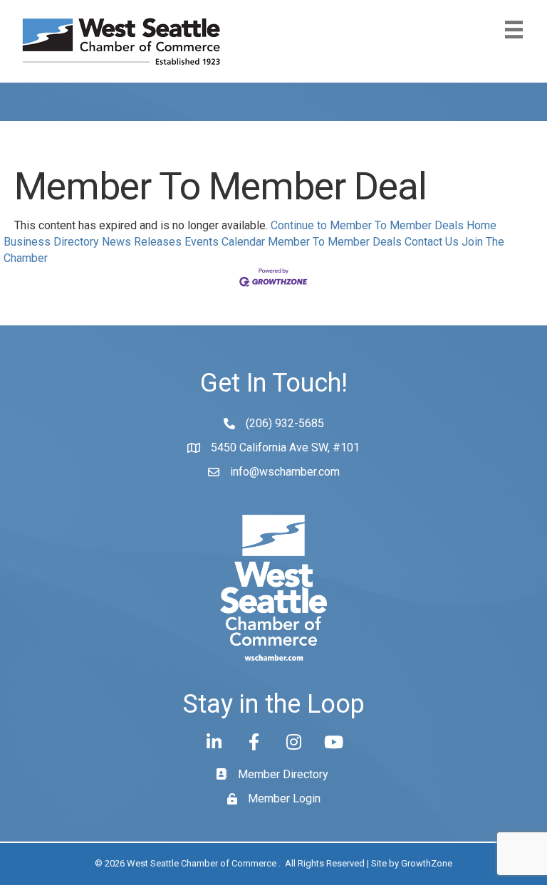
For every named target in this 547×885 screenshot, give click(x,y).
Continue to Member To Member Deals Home (383, 225)
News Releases (142, 241)
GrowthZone (426, 863)
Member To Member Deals (335, 241)
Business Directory (51, 241)
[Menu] (514, 29)
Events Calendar (224, 241)
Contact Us (432, 241)
